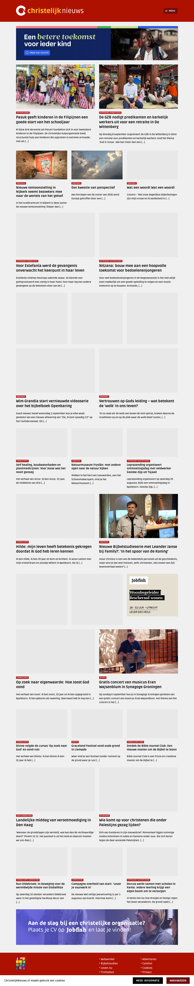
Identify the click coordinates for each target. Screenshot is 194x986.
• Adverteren (148, 959)
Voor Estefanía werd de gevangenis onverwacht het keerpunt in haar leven (50, 268)
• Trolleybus (106, 972)
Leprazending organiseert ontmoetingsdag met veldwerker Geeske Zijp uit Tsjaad (149, 468)
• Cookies (146, 968)
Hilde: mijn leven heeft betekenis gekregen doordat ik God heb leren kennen (54, 549)
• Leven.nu (105, 968)
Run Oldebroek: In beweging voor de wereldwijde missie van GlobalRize (40, 885)
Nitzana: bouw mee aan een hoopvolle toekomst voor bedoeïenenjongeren (132, 268)
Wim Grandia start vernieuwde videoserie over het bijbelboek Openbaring (52, 403)
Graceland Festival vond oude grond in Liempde (95, 747)
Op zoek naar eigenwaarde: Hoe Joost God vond (52, 684)
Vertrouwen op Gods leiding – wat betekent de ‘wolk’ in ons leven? (136, 403)
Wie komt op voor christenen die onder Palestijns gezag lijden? (133, 822)
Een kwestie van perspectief (93, 188)
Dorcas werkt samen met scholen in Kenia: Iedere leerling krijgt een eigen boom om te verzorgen (151, 887)
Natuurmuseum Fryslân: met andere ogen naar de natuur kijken (96, 466)
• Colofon (146, 963)
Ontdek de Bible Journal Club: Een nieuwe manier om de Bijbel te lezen (152, 747)
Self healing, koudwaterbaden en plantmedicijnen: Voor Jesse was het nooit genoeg (41, 468)
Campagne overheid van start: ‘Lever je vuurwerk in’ (96, 885)
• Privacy (146, 972)
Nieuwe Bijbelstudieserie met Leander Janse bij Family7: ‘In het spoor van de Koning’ (138, 549)
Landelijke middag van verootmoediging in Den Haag (53, 822)
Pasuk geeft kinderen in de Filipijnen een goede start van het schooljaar (52, 119)
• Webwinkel (106, 959)
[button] (171, 11)
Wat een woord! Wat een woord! (151, 188)
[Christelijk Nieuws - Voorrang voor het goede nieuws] (51, 10)
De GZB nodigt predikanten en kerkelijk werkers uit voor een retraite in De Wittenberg (133, 122)
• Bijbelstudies (108, 963)
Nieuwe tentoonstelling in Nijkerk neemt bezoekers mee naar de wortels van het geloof (39, 192)
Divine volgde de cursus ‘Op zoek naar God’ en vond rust (41, 747)
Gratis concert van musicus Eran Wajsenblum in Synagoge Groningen (130, 684)
